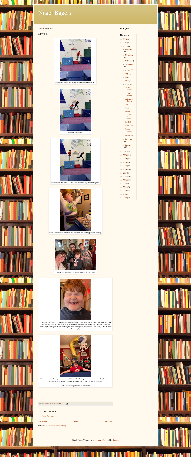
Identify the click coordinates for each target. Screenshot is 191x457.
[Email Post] (66, 403)
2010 (125, 190)
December (129, 49)
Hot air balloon (128, 94)
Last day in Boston (129, 100)
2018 (125, 162)
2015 (125, 173)
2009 (125, 194)
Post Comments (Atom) (57, 425)
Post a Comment (48, 416)
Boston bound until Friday (128, 114)
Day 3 (127, 104)
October (128, 61)
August (128, 70)
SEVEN (128, 122)
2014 (125, 176)
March (127, 135)
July (127, 73)
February (128, 139)
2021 (125, 151)
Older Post (108, 421)
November (129, 55)
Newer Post (43, 421)
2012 (125, 183)
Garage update (128, 88)
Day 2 (127, 108)
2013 (125, 180)
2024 (125, 39)
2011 (125, 187)
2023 (125, 42)
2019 (125, 158)
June (127, 77)
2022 (125, 46)
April (127, 84)
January (128, 145)
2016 (125, 169)
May (127, 80)
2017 (125, 165)
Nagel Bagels (54, 12)
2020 (125, 155)
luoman (99, 440)
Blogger (115, 440)
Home (76, 421)
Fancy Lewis (129, 125)
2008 (125, 197)
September (129, 64)
